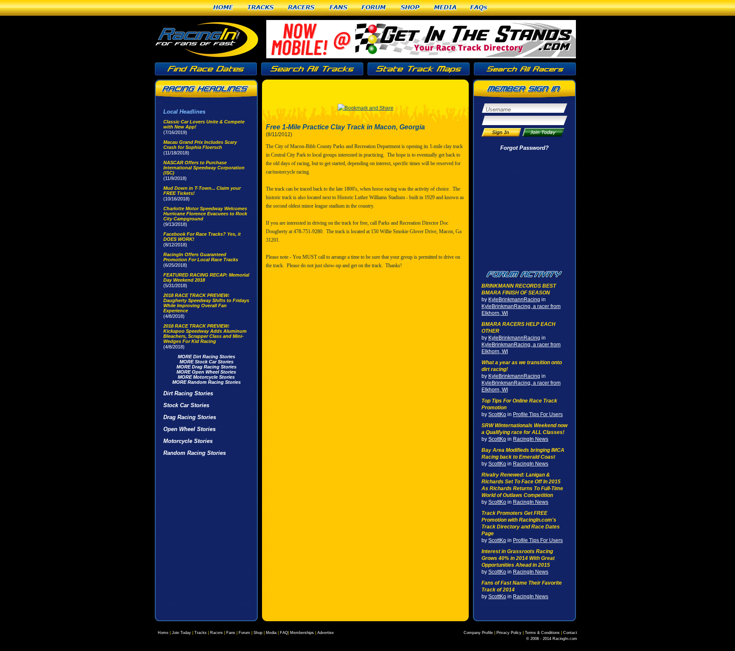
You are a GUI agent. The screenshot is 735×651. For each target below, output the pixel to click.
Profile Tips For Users (538, 414)
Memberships (302, 633)
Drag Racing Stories (189, 417)
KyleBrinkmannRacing (514, 300)
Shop (410, 8)
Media (445, 8)
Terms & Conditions (542, 633)
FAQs (479, 8)
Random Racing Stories (194, 453)
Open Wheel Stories (189, 429)
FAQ (284, 633)
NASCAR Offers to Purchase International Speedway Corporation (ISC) (204, 167)
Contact (570, 633)
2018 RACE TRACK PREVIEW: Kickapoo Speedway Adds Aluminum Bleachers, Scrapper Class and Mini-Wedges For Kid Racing (205, 333)
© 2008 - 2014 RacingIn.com (551, 639)
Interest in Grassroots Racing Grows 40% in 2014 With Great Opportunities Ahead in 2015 (518, 558)
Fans (339, 8)
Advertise (325, 633)
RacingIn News (530, 439)
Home (223, 8)
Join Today (181, 633)
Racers (301, 8)
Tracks (261, 8)
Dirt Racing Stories (188, 393)
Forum (374, 8)
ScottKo (497, 414)
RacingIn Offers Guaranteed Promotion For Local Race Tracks (200, 257)
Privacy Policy (508, 633)
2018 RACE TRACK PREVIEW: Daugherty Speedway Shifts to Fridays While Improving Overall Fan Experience (206, 303)
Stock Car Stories (186, 405)
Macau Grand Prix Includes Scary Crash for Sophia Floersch (200, 145)
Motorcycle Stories (188, 441)
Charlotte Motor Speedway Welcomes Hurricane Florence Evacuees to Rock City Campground (205, 213)
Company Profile (478, 633)
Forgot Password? (524, 148)
